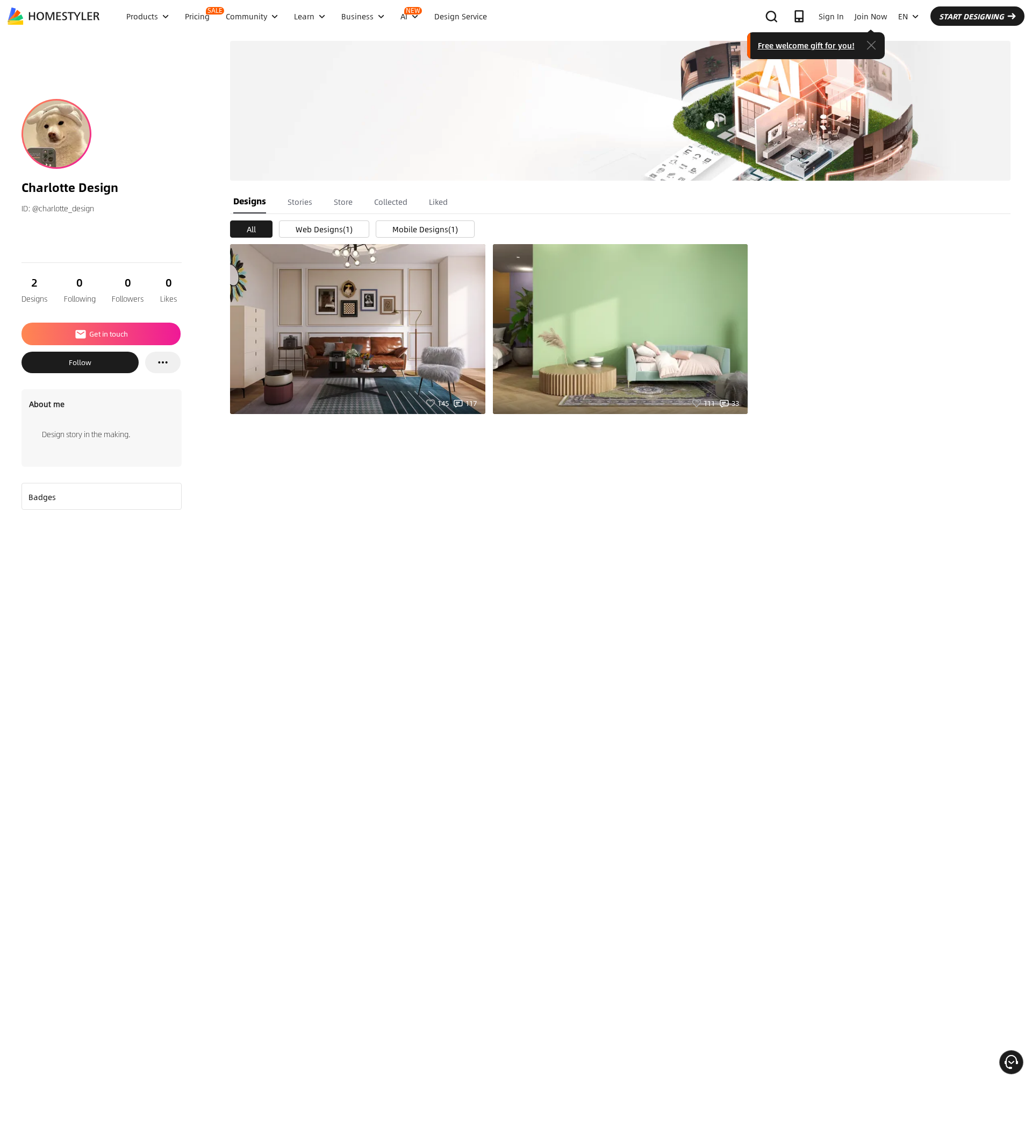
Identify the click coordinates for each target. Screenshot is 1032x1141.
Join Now (871, 16)
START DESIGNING (971, 16)
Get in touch (108, 334)
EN (903, 16)
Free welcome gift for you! (806, 45)
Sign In (831, 16)
